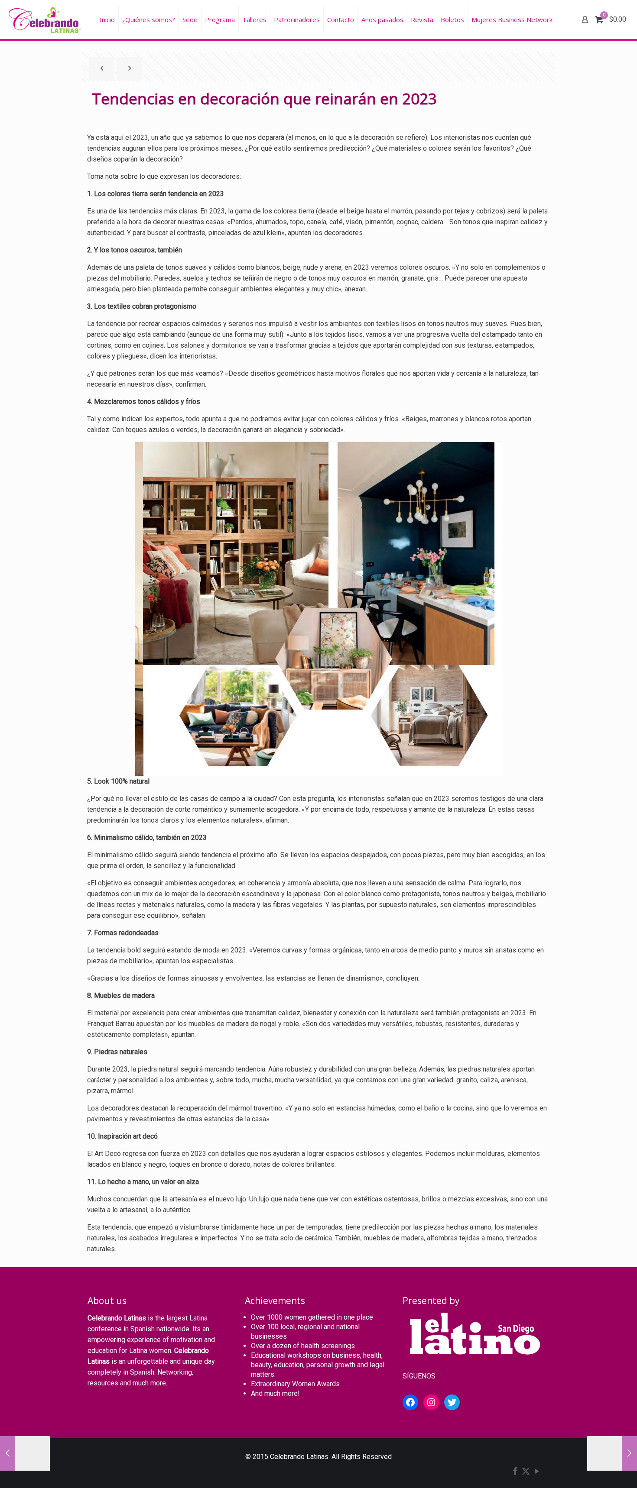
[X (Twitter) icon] (526, 1472)
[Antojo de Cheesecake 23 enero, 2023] (25, 1453)
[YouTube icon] (537, 1472)
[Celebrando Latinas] (46, 19)
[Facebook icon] (515, 1472)
